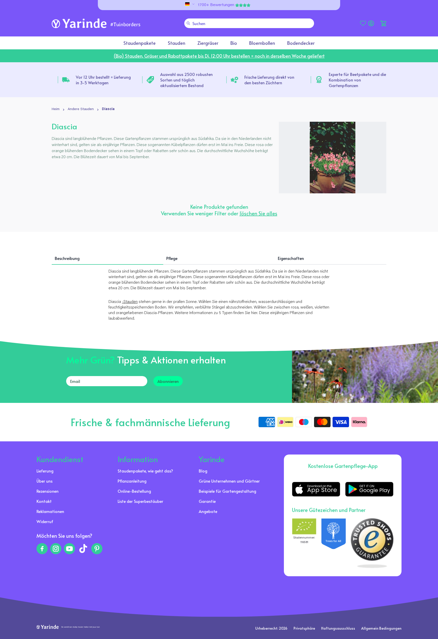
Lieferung (44, 470)
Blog (203, 470)
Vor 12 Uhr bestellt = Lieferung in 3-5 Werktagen (103, 79)
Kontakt (44, 501)
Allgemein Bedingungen (381, 628)
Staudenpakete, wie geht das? (145, 470)
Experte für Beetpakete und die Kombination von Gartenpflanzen (357, 79)
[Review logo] (333, 543)
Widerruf (44, 521)
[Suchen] (188, 23)
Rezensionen (47, 491)
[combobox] (249, 23)
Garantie (207, 501)
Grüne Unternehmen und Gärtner (229, 481)
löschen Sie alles (258, 213)
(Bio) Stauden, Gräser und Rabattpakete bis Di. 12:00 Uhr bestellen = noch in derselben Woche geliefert (219, 56)
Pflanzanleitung (132, 481)
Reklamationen (50, 511)
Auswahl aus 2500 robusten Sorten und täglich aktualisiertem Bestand (186, 79)
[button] (383, 23)
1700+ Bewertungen (216, 5)
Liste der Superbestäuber (140, 501)
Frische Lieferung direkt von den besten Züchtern (269, 79)
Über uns (44, 481)
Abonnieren (168, 381)
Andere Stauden (81, 109)
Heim (56, 109)
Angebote (208, 511)
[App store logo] (316, 489)
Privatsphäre (304, 628)
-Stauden (130, 302)
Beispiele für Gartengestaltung (227, 491)
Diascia (108, 109)
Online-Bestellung (134, 491)
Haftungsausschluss (338, 628)
